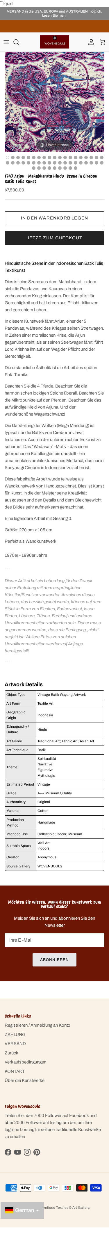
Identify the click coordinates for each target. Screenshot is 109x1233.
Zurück (11, 1053)
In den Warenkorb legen (54, 218)
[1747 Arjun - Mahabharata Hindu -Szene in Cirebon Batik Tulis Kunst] (13, 157)
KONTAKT (15, 1071)
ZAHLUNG (15, 1034)
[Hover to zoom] (54, 101)
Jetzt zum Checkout (55, 238)
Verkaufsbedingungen (25, 1062)
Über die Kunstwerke (24, 1080)
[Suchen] (19, 42)
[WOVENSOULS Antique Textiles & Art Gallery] (54, 42)
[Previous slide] (10, 99)
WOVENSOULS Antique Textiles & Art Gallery (53, 1208)
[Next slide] (98, 99)
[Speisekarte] (6, 42)
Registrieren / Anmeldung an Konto (37, 1025)
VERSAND (15, 1043)
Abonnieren (54, 960)
